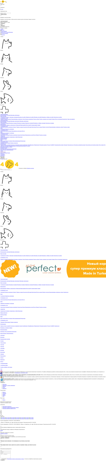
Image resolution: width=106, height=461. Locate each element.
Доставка (2, 32)
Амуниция (60, 119)
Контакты (11, 32)
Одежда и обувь (36, 119)
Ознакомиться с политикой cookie (21, 372)
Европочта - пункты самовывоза (9, 385)
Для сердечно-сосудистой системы (91, 144)
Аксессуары (2, 131)
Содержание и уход (4, 118)
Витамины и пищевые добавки (6, 146)
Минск (4, 399)
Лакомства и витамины (9, 129)
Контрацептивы (6, 145)
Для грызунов (3, 342)
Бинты (1, 149)
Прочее (37, 307)
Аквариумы (2, 309)
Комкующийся (23, 125)
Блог (5, 32)
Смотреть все (64, 259)
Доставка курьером (4, 21)
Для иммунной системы (58, 144)
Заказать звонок (3, 14)
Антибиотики (25, 144)
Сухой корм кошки (4, 363)
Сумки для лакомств (71, 119)
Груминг (53, 119)
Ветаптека (2, 337)
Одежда (1, 357)
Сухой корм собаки (4, 365)
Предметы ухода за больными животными (8, 148)
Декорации (2, 142)
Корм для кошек (3, 122)
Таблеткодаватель (10, 149)
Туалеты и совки (66, 127)
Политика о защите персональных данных (11, 407)
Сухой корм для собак (4, 117)
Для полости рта (70, 144)
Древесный (18, 125)
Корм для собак (3, 116)
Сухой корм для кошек (4, 123)
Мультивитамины (3, 147)
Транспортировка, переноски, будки (18, 119)
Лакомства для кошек (29, 123)
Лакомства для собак (30, 117)
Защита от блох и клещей (5, 144)
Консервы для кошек (13, 123)
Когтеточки (34, 127)
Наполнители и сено (29, 307)
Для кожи (65, 144)
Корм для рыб (3, 140)
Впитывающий (3, 125)
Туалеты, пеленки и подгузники (45, 119)
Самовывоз (3, 23)
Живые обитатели (3, 312)
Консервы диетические (15, 115)
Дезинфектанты (31, 144)
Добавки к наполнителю (11, 125)
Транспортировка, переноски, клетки (56, 127)
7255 (2, 9)
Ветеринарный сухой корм (5, 115)
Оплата (7, 32)
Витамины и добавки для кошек (39, 123)
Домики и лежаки (3, 119)
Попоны (4, 149)
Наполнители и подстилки (17, 131)
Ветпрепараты (3, 143)
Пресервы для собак (37, 117)
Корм (1, 128)
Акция (21, 144)
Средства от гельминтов (14, 144)
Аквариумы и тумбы (14, 310)
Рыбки (5, 138)
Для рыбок (2, 348)
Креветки (2, 138)
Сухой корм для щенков (13, 117)
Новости (4, 386)
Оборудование (7, 142)
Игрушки (9, 119)
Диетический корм (4, 120)
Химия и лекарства (14, 142)
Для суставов (101, 144)
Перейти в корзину (4, 433)
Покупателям (2, 151)
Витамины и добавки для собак (47, 117)
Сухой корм (2, 129)
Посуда (56, 119)
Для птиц (2, 346)
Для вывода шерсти (43, 144)
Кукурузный (28, 125)
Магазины (2, 155)
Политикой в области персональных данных (15, 458)
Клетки (6, 131)
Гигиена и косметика (29, 119)
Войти (1, 430)
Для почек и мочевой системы (79, 144)
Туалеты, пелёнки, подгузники (6, 367)
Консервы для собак (22, 117)
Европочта (2, 25)
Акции (1, 150)
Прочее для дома (46, 127)
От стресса (28, 145)
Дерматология (36, 144)
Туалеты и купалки (42, 307)
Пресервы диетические (24, 121)
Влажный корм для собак (5, 339)
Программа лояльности (7, 406)
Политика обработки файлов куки (9, 408)
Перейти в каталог (30, 168)
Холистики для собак (58, 117)
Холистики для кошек (50, 123)
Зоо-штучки (64, 119)
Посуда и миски (39, 127)
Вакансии (4, 388)
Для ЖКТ (52, 144)
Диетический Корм (4, 114)
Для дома (2, 344)
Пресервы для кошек (21, 123)
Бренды (1, 152)
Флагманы (2, 153)
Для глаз (48, 144)
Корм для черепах (9, 140)
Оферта (4, 395)
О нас (4, 387)
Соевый (38, 125)
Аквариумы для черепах (5, 310)
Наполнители (3, 124)
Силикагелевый (34, 125)
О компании (2, 154)
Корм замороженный (17, 140)
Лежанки (2, 354)
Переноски (2, 359)
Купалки (9, 131)
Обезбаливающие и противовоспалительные (17, 145)
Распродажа (23, 140)
